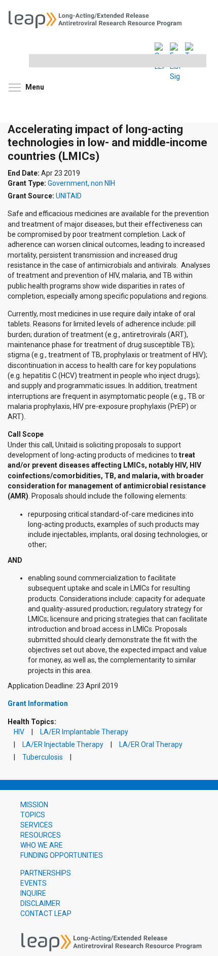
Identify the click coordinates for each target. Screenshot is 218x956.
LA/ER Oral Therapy (151, 745)
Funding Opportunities (61, 855)
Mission (34, 805)
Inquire (33, 893)
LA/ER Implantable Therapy (84, 732)
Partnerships (45, 873)
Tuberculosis (42, 757)
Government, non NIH (81, 183)
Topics (32, 815)
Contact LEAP (45, 913)
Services (36, 825)
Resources (40, 835)
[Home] (99, 18)
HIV (19, 732)
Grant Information (38, 703)
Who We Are (41, 845)
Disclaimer (40, 903)
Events (33, 883)
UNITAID (69, 196)
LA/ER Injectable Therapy (62, 745)
